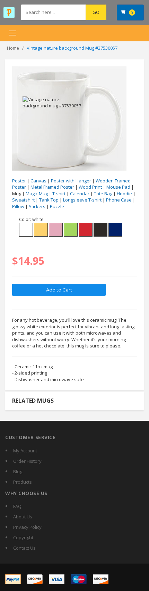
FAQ (17, 506)
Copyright (23, 537)
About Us (22, 517)
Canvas (38, 181)
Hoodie (124, 193)
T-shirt (58, 193)
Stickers (37, 206)
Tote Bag (103, 193)
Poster (19, 181)
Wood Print (90, 187)
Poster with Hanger (71, 181)
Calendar (79, 193)
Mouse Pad (118, 187)
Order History (27, 461)
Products (22, 482)
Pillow (18, 206)
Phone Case (119, 200)
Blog (17, 471)
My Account (25, 451)
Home (13, 48)
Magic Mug (37, 193)
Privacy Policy (27, 527)
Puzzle (57, 206)
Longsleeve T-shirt (82, 200)
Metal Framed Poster (52, 187)
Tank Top (49, 200)
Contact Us (24, 548)
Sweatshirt (23, 200)
